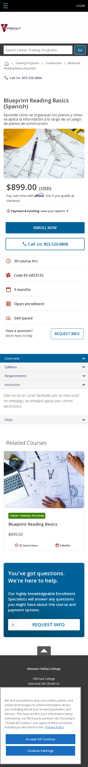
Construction (53, 63)
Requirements (16, 375)
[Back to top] (44, 668)
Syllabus (11, 367)
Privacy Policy (54, 727)
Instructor (12, 384)
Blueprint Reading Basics (32, 524)
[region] (40, 725)
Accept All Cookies (40, 739)
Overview (12, 358)
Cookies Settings (40, 751)
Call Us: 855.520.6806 (23, 77)
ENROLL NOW (45, 227)
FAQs (9, 419)
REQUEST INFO (67, 333)
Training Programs (27, 63)
